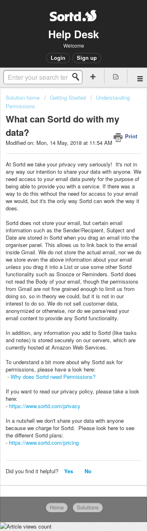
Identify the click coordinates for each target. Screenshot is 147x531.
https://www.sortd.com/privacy (44, 406)
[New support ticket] (93, 76)
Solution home (23, 97)
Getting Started (68, 97)
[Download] (58, 262)
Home (57, 507)
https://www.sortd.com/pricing (44, 442)
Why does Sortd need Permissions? (53, 376)
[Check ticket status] (116, 76)
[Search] (78, 77)
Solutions (88, 507)
